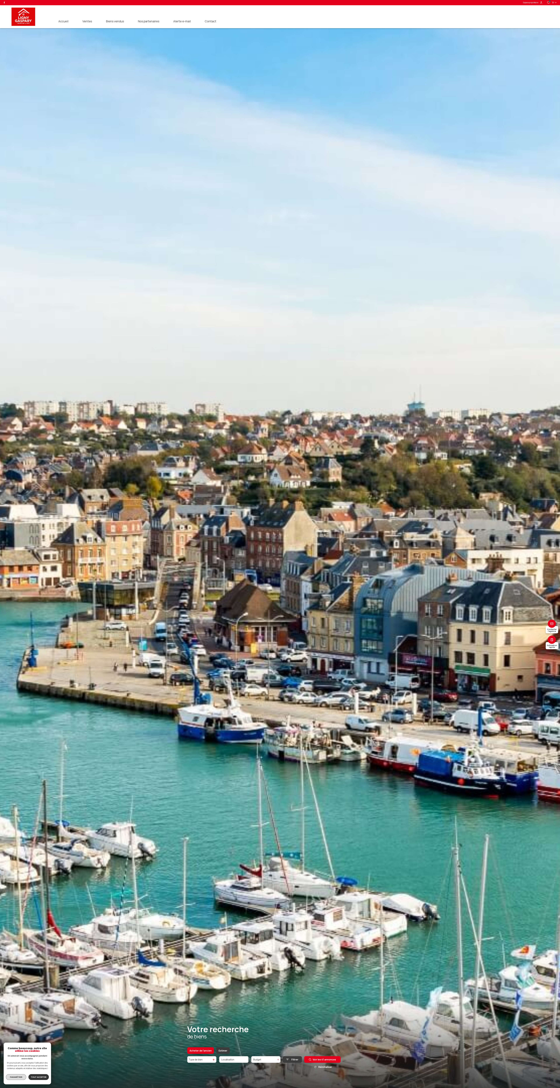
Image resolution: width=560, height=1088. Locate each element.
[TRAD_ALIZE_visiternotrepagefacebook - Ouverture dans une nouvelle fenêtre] (4, 3)
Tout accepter (38, 1077)
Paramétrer (16, 1077)
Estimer (223, 1050)
